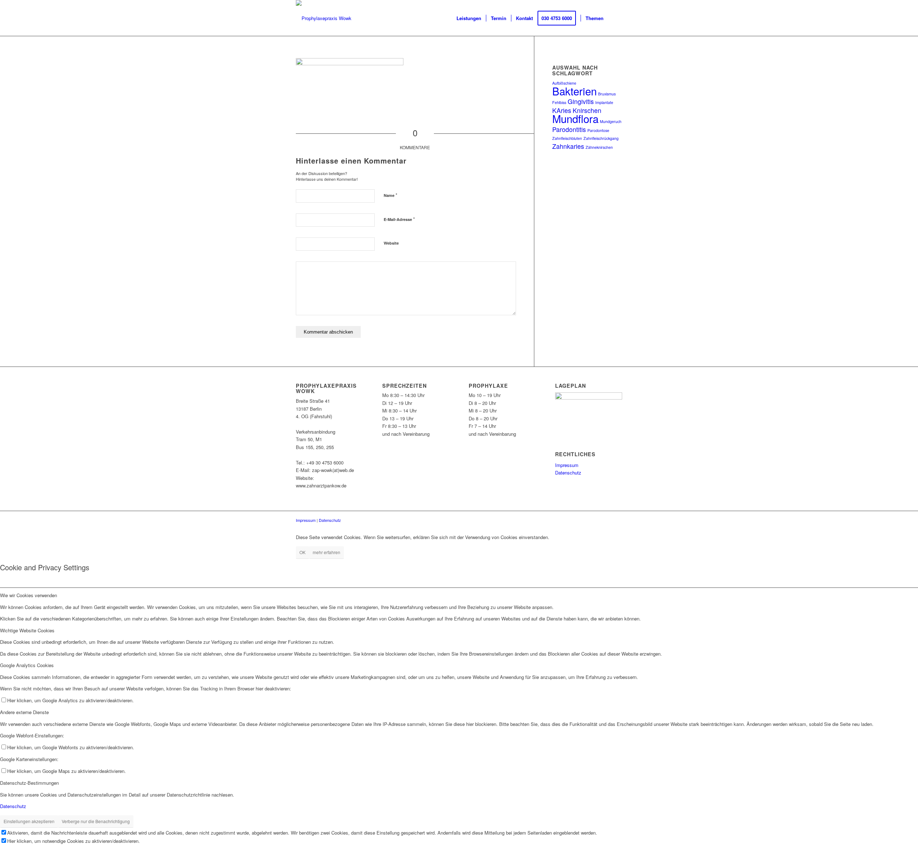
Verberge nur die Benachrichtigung (96, 821)
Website (391, 243)
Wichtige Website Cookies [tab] (27, 630)
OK (302, 552)
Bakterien (574, 90)
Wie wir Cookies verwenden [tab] (28, 595)
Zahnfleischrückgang (601, 138)
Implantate (604, 102)
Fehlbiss (559, 102)
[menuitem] (469, 18)
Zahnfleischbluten (567, 138)
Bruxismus (607, 93)
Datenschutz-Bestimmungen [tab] (29, 782)
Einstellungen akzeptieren (29, 821)
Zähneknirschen (599, 147)
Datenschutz (568, 472)
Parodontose (598, 130)
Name (390, 195)
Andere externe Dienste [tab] (24, 712)
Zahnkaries (568, 146)
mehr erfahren (326, 552)
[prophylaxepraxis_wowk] (323, 18)
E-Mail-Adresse (399, 219)
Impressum (566, 465)
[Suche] (615, 18)
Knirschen (587, 110)
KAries (561, 110)
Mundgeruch (610, 121)
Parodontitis (569, 129)
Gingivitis (581, 101)
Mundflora (575, 118)
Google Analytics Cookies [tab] (27, 665)
